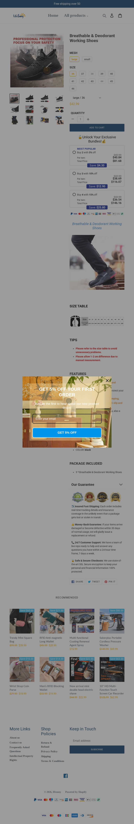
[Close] (107, 380)
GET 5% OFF (67, 432)
